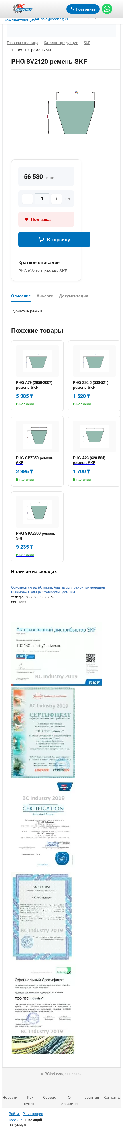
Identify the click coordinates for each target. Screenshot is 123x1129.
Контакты (112, 1097)
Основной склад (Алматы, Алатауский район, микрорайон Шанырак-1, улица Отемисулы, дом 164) (58, 589)
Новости (9, 1097)
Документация (73, 296)
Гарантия (90, 1097)
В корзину (58, 239)
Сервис (49, 1097)
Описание (21, 296)
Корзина (16, 1119)
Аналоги (45, 296)
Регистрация (33, 1113)
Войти (14, 1113)
